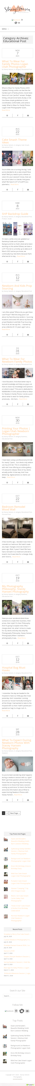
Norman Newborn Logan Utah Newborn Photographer (20, 918)
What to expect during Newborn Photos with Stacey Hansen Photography (16, 744)
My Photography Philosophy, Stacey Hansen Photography (15, 588)
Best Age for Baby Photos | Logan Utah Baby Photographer (17, 968)
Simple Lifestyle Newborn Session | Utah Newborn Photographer (17, 956)
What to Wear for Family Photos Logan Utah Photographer (15, 63)
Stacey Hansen (8, 69)
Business (24, 436)
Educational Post (26, 69)
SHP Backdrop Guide (15, 214)
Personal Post (6, 514)
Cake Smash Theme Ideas (14, 141)
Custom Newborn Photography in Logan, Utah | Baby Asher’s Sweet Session (17, 940)
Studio (10, 219)
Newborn (5, 753)
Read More (6, 110)
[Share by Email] (28, 115)
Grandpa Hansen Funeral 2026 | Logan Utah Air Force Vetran (17, 945)
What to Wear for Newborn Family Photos (17, 360)
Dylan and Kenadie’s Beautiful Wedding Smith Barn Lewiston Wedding (20, 841)
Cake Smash (25, 145)
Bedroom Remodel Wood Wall (13, 508)
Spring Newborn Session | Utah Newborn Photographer (17, 962)
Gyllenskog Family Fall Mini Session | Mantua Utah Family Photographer (21, 851)
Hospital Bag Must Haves (13, 669)
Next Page (14, 813)
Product (4, 219)
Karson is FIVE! (9, 951)
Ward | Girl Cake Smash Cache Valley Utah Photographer (19, 898)
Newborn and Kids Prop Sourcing (17, 287)
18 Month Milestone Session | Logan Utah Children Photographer (17, 973)
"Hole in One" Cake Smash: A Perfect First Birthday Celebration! (20, 908)
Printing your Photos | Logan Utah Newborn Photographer (16, 431)
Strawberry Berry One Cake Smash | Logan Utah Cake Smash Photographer (17, 934)
